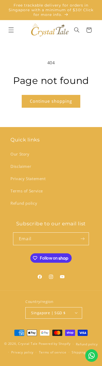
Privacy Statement (28, 178)
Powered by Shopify (55, 344)
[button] (11, 30)
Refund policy (23, 203)
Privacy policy (22, 352)
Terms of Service (26, 190)
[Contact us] (91, 355)
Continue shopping (51, 101)
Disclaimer (20, 166)
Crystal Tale (28, 344)
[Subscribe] (82, 238)
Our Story (20, 154)
